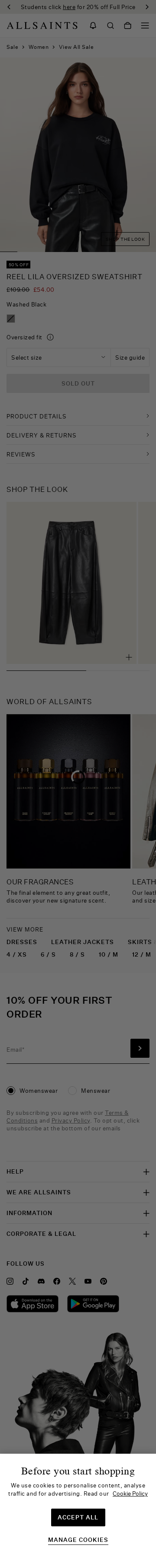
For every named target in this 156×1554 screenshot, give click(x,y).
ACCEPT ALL (78, 1517)
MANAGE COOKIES (78, 1540)
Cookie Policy (130, 1493)
